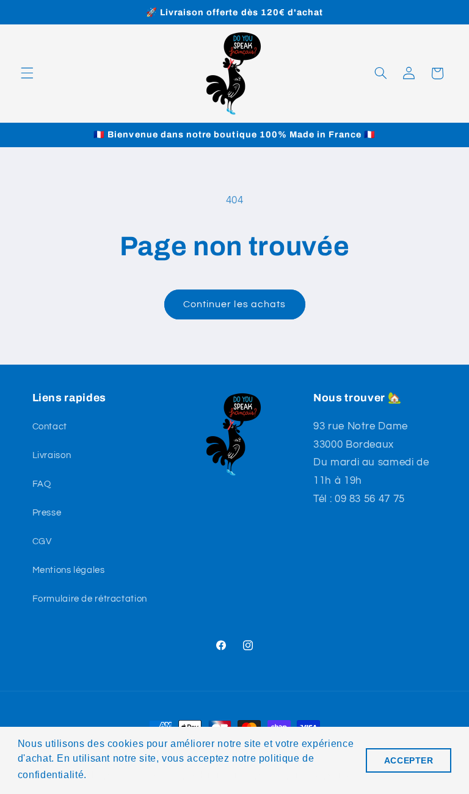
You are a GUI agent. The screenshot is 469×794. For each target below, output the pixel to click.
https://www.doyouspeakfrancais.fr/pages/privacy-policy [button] (221, 775)
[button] (27, 73)
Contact (49, 426)
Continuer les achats (234, 304)
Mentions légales (68, 570)
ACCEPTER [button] (409, 760)
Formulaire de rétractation (89, 598)
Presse (47, 512)
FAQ (41, 484)
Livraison (51, 455)
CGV (42, 541)
